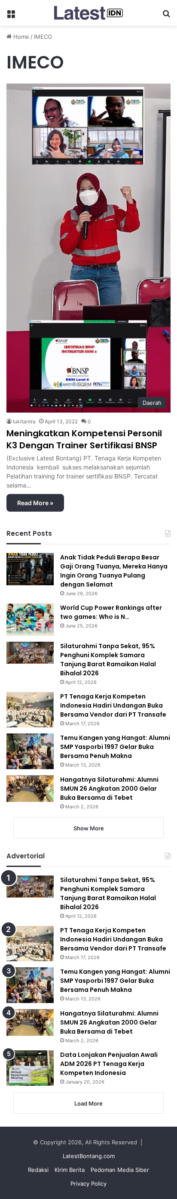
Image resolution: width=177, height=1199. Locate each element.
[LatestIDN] (88, 13)
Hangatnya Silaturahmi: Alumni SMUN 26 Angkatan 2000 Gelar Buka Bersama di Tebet (109, 788)
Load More (88, 1103)
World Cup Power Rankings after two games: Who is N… (111, 612)
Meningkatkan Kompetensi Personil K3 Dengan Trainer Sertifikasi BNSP (84, 439)
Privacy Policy (88, 1183)
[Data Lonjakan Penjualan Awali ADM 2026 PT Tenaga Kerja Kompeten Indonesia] (30, 1068)
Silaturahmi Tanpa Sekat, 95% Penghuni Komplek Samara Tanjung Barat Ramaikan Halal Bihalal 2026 (108, 659)
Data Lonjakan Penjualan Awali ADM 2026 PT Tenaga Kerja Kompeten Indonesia (109, 1063)
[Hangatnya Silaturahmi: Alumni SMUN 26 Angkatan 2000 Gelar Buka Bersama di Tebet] (30, 788)
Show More (88, 828)
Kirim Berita (70, 1169)
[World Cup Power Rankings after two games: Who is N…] (30, 619)
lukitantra (24, 421)
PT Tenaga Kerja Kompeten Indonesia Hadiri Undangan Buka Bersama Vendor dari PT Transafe (113, 705)
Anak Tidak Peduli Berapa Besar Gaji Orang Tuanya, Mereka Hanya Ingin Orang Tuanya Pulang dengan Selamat (114, 571)
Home (20, 36)
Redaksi (38, 1169)
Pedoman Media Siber (120, 1169)
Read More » (35, 502)
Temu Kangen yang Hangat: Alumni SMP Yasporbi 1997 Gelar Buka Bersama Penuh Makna (115, 746)
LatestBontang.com (89, 1155)
